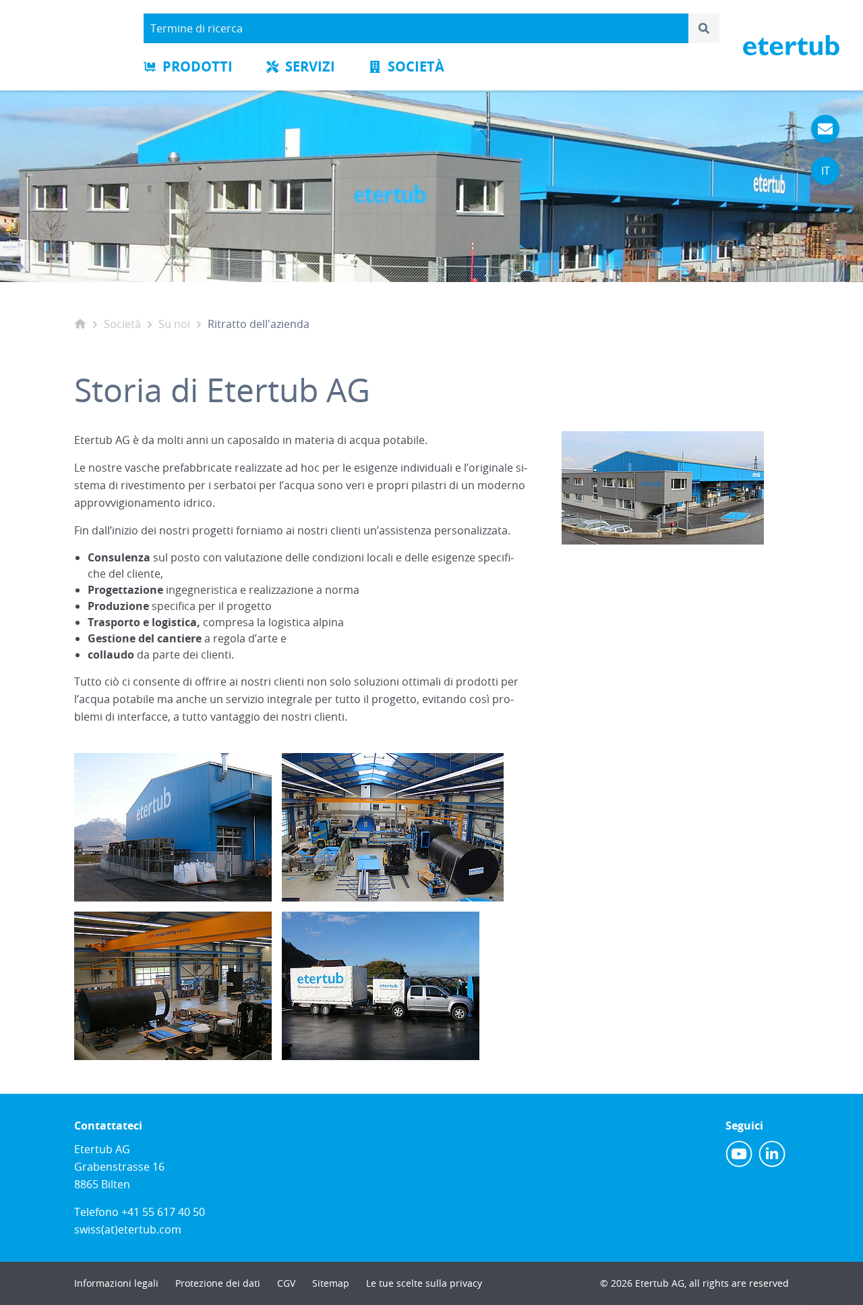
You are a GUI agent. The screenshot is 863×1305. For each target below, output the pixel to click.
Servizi (310, 66)
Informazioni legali (116, 1283)
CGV (286, 1283)
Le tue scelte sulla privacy (424, 1283)
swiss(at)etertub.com (127, 1229)
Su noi (174, 323)
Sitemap (330, 1283)
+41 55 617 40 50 (163, 1211)
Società (416, 66)
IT (825, 170)
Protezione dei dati (217, 1283)
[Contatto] (825, 129)
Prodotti (197, 66)
